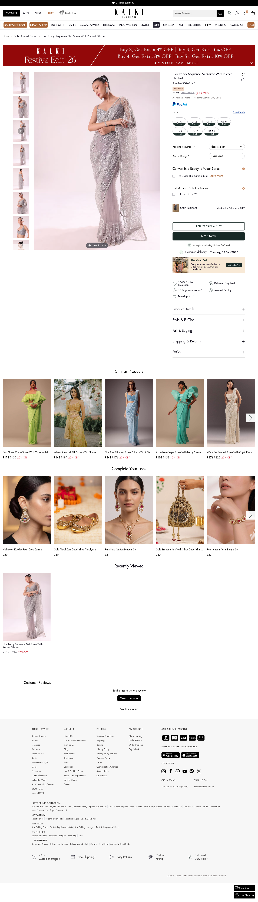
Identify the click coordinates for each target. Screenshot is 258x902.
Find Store (70, 13)
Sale (80, 836)
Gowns (93, 844)
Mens (34, 767)
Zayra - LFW (37, 789)
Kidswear (36, 749)
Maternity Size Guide (120, 844)
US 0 (178, 121)
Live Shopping (247, 895)
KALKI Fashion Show (73, 771)
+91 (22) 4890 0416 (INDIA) (174, 787)
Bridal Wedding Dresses (43, 784)
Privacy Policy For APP (107, 754)
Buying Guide (70, 780)
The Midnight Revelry (77, 807)
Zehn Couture (136, 807)
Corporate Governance (74, 740)
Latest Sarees (38, 819)
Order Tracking (136, 745)
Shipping (101, 740)
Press (66, 762)
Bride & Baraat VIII (211, 807)
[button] (198, 13)
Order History (135, 740)
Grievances (102, 776)
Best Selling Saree (40, 827)
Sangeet (62, 836)
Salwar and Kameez (59, 844)
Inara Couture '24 (40, 810)
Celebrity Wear (39, 780)
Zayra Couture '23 (58, 810)
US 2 (192, 121)
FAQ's (99, 762)
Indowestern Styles (40, 762)
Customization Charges (107, 767)
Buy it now (208, 236)
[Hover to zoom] (97, 160)
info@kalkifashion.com (204, 787)
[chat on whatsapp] (229, 13)
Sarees (35, 740)
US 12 (210, 131)
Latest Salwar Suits (54, 819)
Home (6, 36)
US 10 (193, 131)
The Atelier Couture (192, 807)
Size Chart (103, 844)
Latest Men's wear (89, 819)
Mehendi (53, 836)
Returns (100, 745)
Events (67, 784)
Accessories (37, 771)
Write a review (129, 698)
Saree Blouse (38, 754)
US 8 (178, 131)
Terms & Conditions (105, 736)
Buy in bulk (134, 749)
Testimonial (69, 758)
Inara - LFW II (38, 793)
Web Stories (69, 754)
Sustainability (103, 771)
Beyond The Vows (58, 807)
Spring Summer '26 (98, 807)
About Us (68, 736)
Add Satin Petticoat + (231, 208)
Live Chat (245, 888)
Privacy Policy (103, 749)
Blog (66, 749)
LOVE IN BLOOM (40, 807)
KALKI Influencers (39, 776)
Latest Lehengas (72, 819)
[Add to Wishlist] (242, 74)
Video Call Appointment (75, 776)
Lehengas (36, 745)
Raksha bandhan (39, 836)
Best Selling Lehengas (84, 827)
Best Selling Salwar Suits (61, 827)
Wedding (72, 836)
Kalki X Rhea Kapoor (118, 807)
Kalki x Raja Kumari (153, 807)
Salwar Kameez (39, 736)
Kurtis (34, 758)
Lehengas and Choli (79, 844)
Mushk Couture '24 (173, 807)
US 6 (222, 121)
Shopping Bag (135, 736)
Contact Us (69, 745)
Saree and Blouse (40, 844)
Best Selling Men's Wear (107, 827)
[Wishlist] (245, 13)
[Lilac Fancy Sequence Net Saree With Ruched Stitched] (21, 83)
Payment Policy (103, 758)
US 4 (207, 121)
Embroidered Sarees (26, 36)
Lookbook (68, 767)
